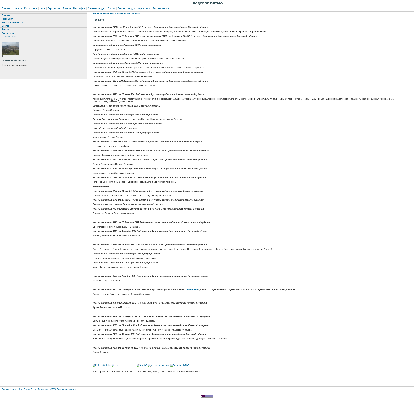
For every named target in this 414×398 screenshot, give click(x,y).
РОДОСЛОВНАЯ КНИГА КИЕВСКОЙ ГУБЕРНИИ (116, 13)
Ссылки (121, 8)
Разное (67, 8)
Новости (17, 8)
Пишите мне (43, 389)
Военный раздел (96, 8)
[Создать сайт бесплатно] (207, 396)
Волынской (191, 289)
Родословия (30, 8)
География (79, 8)
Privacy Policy (30, 389)
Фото (42, 8)
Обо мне (6, 389)
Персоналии (53, 8)
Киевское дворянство (13, 22)
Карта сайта (144, 8)
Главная (6, 8)
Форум (131, 8)
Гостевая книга (161, 8)
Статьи (111, 8)
